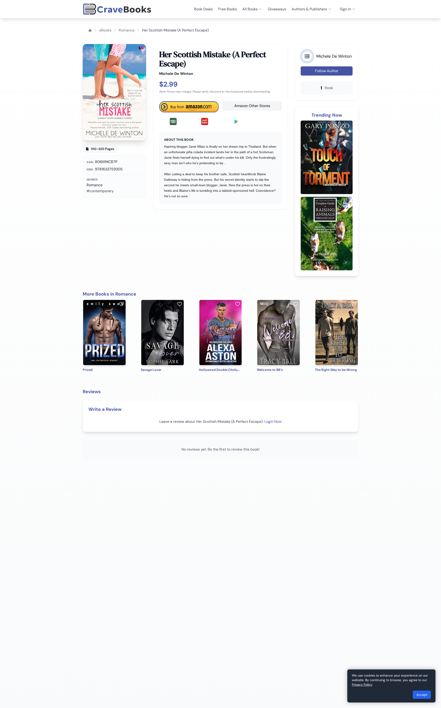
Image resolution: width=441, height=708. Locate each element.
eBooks (105, 30)
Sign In (345, 9)
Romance (127, 30)
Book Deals (203, 9)
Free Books (227, 9)
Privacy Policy (362, 685)
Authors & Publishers (309, 9)
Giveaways (277, 9)
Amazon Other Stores (252, 105)
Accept (421, 695)
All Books (250, 9)
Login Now (273, 421)
